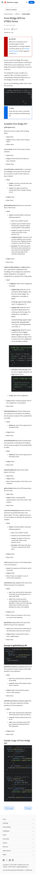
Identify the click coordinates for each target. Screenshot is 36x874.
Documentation (8, 14)
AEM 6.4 (17, 14)
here (15, 53)
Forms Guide (26, 14)
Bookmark (8, 29)
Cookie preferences (22, 867)
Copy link (15, 29)
